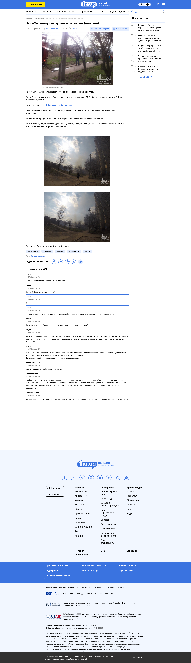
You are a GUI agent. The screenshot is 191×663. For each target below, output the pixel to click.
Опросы (105, 519)
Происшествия (82, 513)
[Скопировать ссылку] (80, 261)
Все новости (146, 77)
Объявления (133, 500)
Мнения (79, 535)
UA (157, 4)
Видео (130, 509)
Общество (80, 509)
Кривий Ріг (47, 251)
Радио (130, 513)
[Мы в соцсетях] (64, 477)
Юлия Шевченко (52, 29)
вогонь (87, 251)
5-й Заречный (33, 251)
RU (163, 4)
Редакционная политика (94, 565)
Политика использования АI (57, 577)
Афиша (130, 491)
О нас (100, 11)
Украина (79, 500)
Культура (79, 504)
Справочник (86, 11)
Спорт (78, 518)
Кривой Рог (80, 496)
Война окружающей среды (107, 513)
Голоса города (108, 528)
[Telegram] (60, 261)
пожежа (60, 251)
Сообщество (82, 554)
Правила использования (57, 565)
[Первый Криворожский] (95, 4)
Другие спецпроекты (107, 541)
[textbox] (146, 12)
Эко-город (106, 498)
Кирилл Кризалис (38, 256)
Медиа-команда (90, 570)
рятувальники (74, 251)
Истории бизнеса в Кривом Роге (109, 534)
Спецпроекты (64, 11)
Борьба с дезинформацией (110, 504)
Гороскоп (131, 504)
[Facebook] (54, 261)
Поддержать (35, 4)
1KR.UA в (101, 29)
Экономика (81, 522)
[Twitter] (74, 261)
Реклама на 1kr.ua (127, 565)
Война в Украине (83, 527)
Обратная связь (126, 570)
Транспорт (132, 496)
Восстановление (109, 524)
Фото (77, 531)
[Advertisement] (77, 428)
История (47, 11)
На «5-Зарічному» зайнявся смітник (59, 105)
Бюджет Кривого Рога (109, 492)
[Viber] (67, 261)
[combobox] (146, 12)
